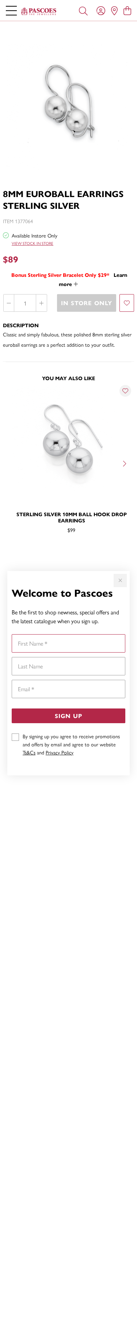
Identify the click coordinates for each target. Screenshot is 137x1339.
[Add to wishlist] (126, 303)
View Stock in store (32, 243)
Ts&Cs (29, 752)
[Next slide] (125, 463)
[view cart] (127, 10)
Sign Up (68, 715)
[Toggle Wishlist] (125, 391)
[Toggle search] (83, 10)
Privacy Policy (59, 752)
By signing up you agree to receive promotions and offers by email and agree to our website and (71, 744)
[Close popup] (120, 580)
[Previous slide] (12, 463)
